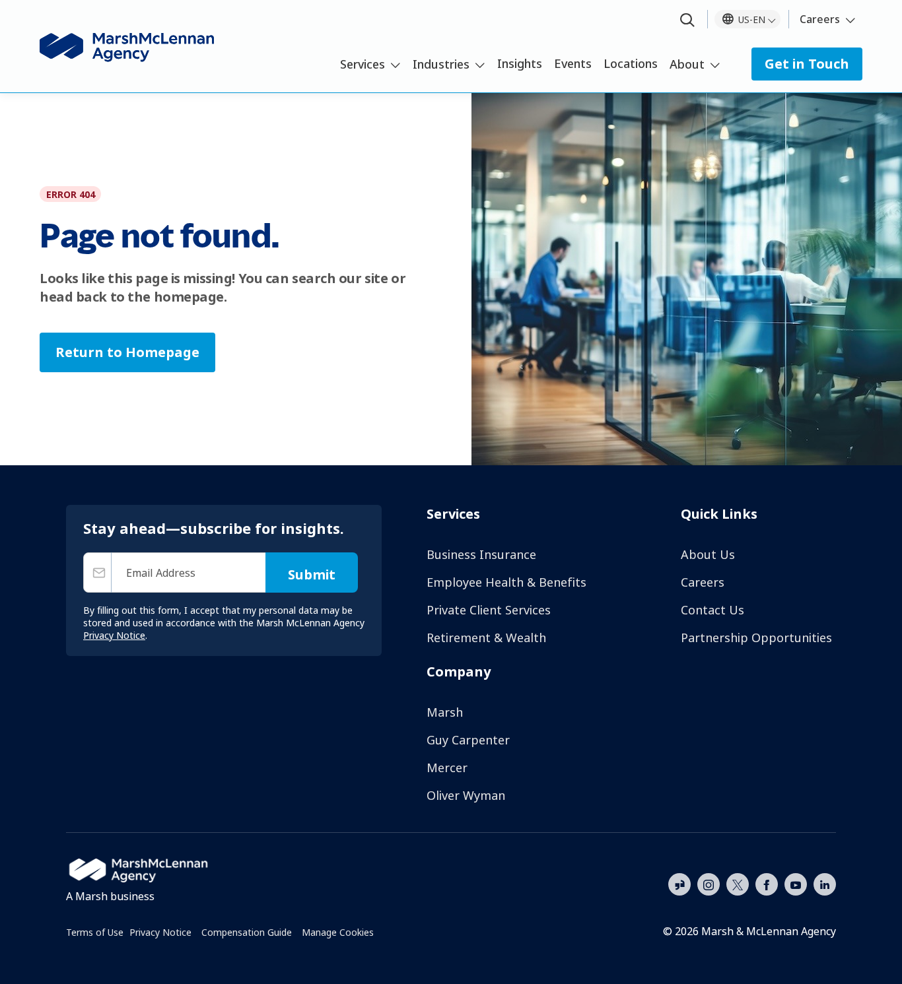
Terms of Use (94, 932)
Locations (631, 63)
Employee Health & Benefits (506, 582)
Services (362, 64)
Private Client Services (489, 610)
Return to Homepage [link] (127, 352)
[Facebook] (766, 883)
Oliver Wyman (466, 795)
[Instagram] (708, 885)
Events (573, 63)
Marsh (445, 712)
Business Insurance (481, 554)
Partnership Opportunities (756, 637)
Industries (441, 64)
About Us (708, 554)
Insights (519, 63)
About (687, 64)
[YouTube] (795, 883)
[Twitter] (737, 883)
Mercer (447, 767)
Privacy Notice (160, 932)
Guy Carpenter (468, 740)
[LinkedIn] (825, 883)
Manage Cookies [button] (338, 932)
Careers (820, 19)
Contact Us (712, 610)
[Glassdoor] (679, 885)
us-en (751, 19)
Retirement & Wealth (486, 637)
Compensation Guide (246, 932)
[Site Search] (687, 21)
